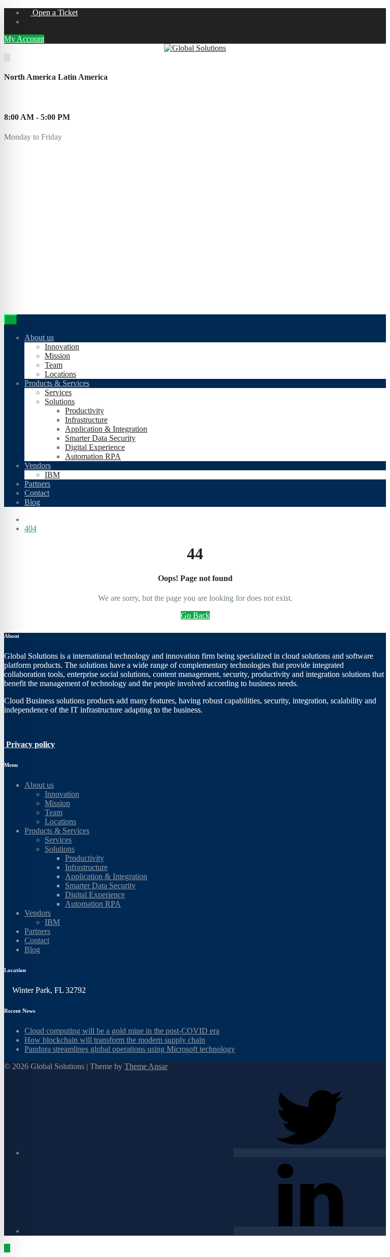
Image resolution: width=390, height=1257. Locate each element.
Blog (32, 502)
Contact (36, 493)
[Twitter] (310, 1152)
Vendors (37, 465)
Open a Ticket (54, 12)
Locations (60, 374)
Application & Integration (106, 429)
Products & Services (56, 383)
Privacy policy (29, 744)
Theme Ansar (146, 1066)
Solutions (60, 401)
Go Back (195, 615)
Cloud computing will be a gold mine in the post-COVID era (121, 1030)
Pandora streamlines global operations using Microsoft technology (129, 1049)
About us (39, 337)
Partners (37, 483)
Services (58, 392)
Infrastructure (86, 419)
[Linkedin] (310, 1231)
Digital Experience (95, 447)
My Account (24, 39)
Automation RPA (93, 456)
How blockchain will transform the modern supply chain (114, 1040)
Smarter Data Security (100, 438)
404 (30, 528)
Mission (57, 355)
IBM (52, 474)
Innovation (62, 346)
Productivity (84, 410)
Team (53, 365)
